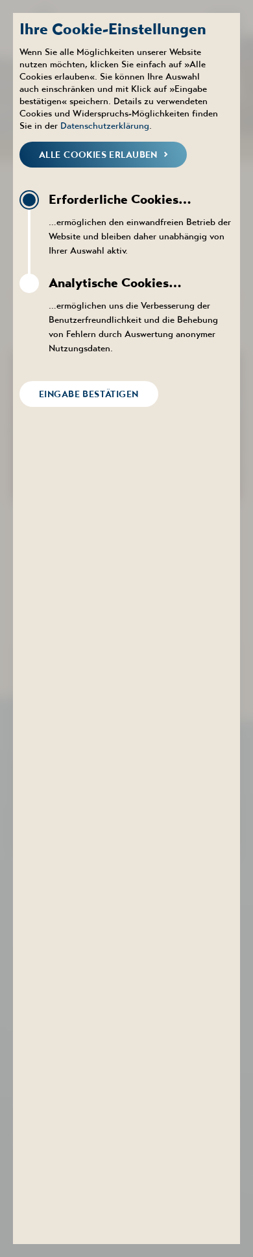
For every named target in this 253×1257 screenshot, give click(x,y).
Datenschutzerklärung (104, 125)
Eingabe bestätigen (89, 394)
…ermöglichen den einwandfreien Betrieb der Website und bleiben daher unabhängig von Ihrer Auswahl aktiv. (140, 223)
